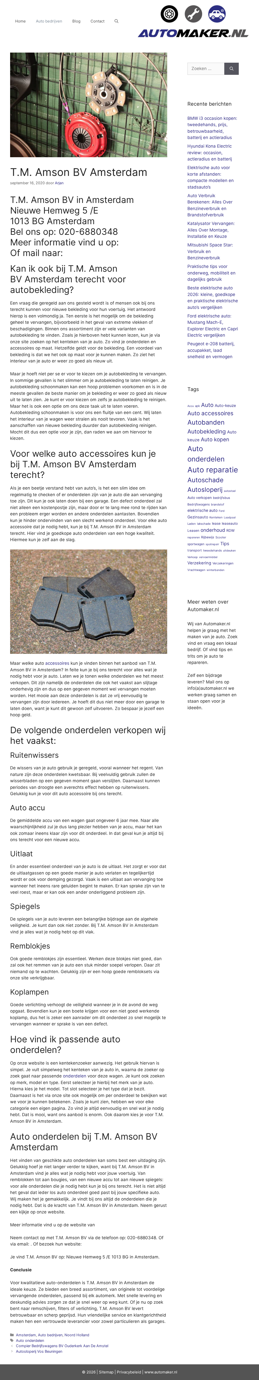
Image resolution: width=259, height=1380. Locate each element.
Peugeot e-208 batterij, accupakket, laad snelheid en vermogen (211, 350)
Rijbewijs (207, 537)
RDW (230, 530)
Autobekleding (206, 431)
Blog (76, 21)
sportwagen (195, 544)
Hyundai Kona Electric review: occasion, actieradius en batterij (209, 153)
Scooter (220, 537)
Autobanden (206, 422)
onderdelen (74, 1075)
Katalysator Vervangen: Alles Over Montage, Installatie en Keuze (211, 230)
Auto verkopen (199, 497)
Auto (207, 404)
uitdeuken (229, 550)
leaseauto (230, 523)
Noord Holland (76, 1335)
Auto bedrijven (49, 21)
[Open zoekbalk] (116, 21)
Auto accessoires (210, 413)
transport (194, 550)
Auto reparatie (212, 469)
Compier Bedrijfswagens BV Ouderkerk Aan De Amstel (62, 1346)
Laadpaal (230, 517)
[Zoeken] (231, 69)
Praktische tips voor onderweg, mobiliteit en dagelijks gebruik (211, 273)
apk (197, 406)
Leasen (193, 530)
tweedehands (212, 550)
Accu (190, 406)
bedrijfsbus (221, 498)
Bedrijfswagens (198, 504)
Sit (101, 1372)
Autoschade (205, 480)
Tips (224, 543)
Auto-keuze (225, 405)
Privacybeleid (129, 1372)
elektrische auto (202, 510)
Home (20, 21)
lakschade (204, 523)
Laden (191, 523)
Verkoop (192, 557)
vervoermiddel (208, 557)
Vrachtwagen (196, 570)
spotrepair (212, 544)
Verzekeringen (222, 563)
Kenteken (216, 517)
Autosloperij (205, 489)
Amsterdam (26, 1335)
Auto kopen (215, 439)
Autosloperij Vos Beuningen (39, 1351)
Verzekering (199, 562)
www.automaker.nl (160, 1372)
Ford (222, 511)
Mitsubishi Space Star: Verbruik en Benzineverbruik (210, 251)
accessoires (57, 663)
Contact (97, 21)
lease (216, 523)
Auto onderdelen (30, 1340)
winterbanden (215, 570)
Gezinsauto (197, 517)
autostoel (230, 491)
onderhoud (213, 530)
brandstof (217, 504)
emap (109, 1372)
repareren (193, 537)
